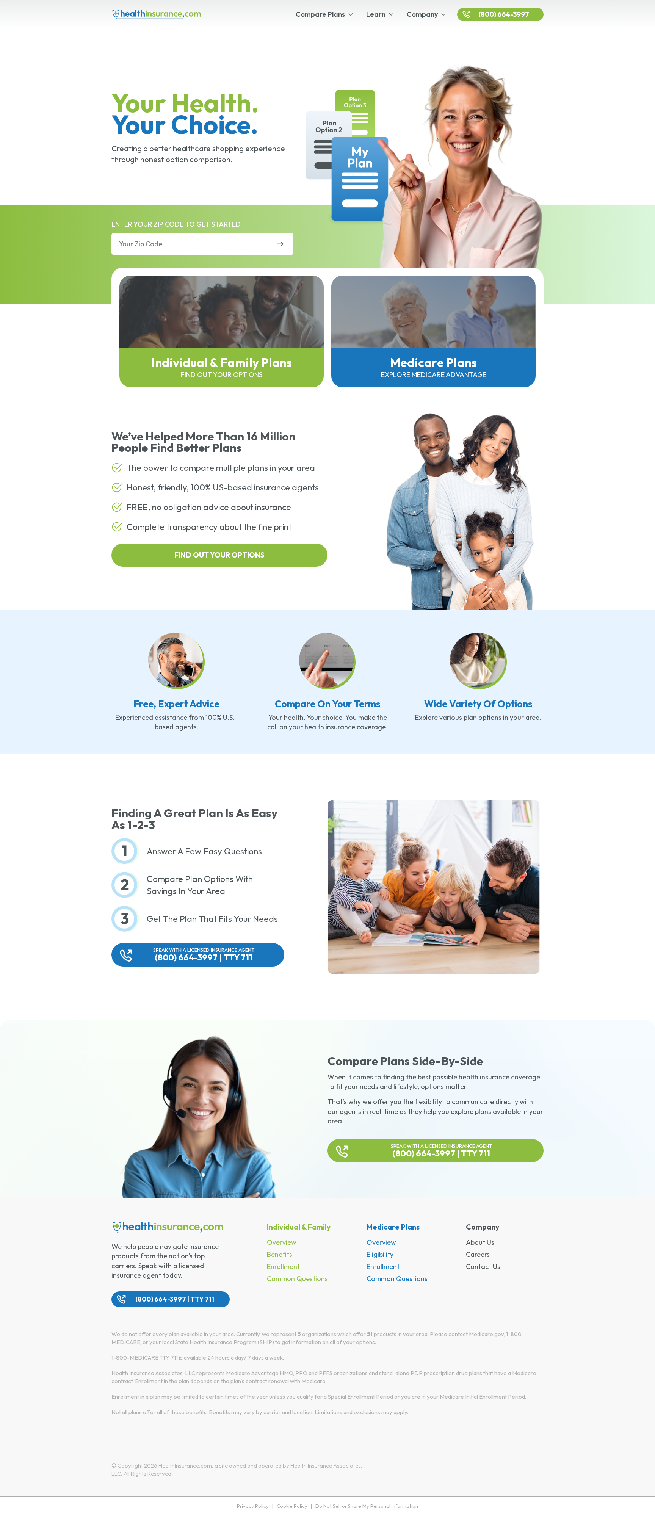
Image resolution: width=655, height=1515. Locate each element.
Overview (281, 1242)
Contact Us (483, 1266)
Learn (375, 14)
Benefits (279, 1254)
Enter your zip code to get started (176, 224)
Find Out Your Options (219, 554)
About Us (480, 1242)
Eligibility (380, 1254)
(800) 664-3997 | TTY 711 (203, 955)
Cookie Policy (292, 1506)
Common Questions (297, 1278)
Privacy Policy (253, 1506)
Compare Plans (320, 14)
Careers (478, 1254)
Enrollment (283, 1266)
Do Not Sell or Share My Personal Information (366, 1506)
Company (422, 14)
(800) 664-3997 (503, 14)
